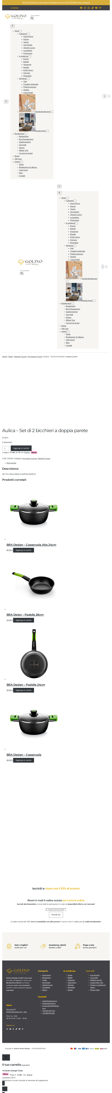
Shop (10, 357)
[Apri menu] (6, 101)
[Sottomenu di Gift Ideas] (27, 79)
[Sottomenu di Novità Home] (47, 131)
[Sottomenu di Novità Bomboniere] (51, 112)
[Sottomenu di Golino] (21, 162)
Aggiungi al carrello (21, 448)
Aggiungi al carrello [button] (23, 550)
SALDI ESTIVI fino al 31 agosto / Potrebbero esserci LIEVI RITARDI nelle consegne (56, 3)
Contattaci (14, 8)
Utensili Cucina (20, 357)
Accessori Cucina (35, 357)
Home (4, 357)
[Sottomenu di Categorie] (28, 34)
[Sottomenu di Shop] (20, 31)
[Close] (6, 1057)
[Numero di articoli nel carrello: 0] (109, 96)
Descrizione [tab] (11, 463)
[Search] (32, 18)
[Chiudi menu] (12, 26)
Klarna (27, 452)
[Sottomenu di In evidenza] (29, 56)
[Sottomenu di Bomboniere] (25, 134)
